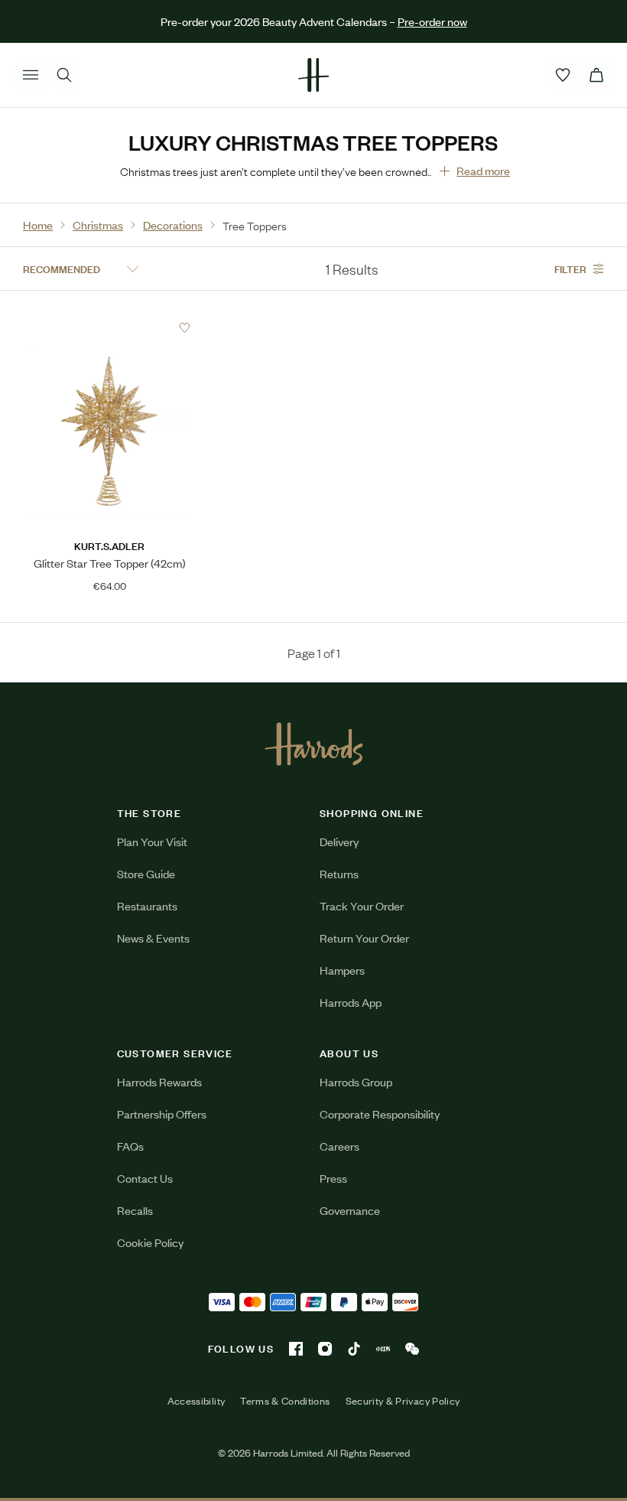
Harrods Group (356, 1081)
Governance (350, 1210)
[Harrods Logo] (314, 744)
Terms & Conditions (285, 1401)
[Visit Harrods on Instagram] (325, 1349)
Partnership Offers (161, 1113)
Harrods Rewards (159, 1081)
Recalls (135, 1210)
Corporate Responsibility (380, 1113)
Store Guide (146, 873)
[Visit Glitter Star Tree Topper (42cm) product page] (109, 327)
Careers (339, 1146)
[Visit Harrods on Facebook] (296, 1349)
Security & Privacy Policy (403, 1401)
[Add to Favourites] (184, 328)
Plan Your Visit (152, 841)
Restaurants (147, 905)
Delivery (339, 841)
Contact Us (145, 1178)
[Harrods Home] (313, 75)
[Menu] (30, 75)
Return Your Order (364, 938)
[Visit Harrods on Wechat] (412, 1349)
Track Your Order (362, 905)
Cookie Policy (150, 1242)
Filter (570, 268)
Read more (483, 170)
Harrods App (351, 1002)
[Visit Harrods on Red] (383, 1349)
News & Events (153, 938)
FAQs (130, 1146)
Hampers (342, 970)
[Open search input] (64, 75)
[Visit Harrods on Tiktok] (354, 1349)
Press (333, 1178)
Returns (339, 873)
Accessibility (196, 1401)
